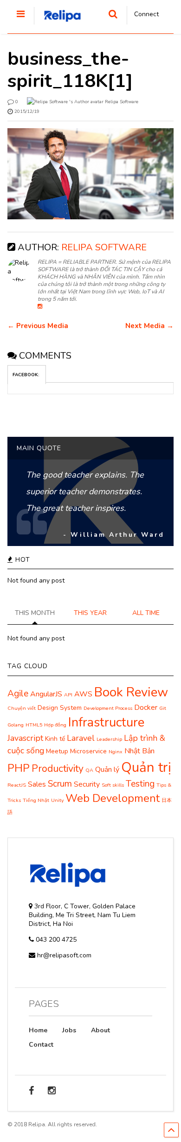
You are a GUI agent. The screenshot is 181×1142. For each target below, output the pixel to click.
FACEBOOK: (27, 375)
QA (89, 770)
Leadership (109, 739)
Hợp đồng (55, 724)
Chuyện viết (21, 708)
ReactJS (16, 785)
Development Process (108, 708)
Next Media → (149, 326)
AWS (83, 694)
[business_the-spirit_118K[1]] (90, 173)
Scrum (60, 784)
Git (162, 708)
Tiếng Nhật (36, 800)
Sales (37, 784)
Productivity (58, 768)
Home (38, 1030)
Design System (60, 707)
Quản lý (107, 769)
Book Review (131, 692)
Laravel (81, 738)
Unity (57, 800)
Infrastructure (106, 722)
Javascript (25, 738)
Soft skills (113, 785)
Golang (15, 724)
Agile (17, 694)
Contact (41, 1044)
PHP (18, 768)
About (100, 1030)
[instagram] (52, 1090)
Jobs (69, 1030)
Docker (145, 707)
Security (87, 784)
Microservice (88, 751)
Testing (140, 784)
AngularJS (46, 694)
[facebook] (31, 1090)
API (68, 694)
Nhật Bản (139, 751)
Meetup (57, 751)
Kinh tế (55, 738)
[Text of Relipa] (58, 25)
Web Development (112, 798)
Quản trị (146, 767)
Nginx (116, 751)
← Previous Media (37, 326)
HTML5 (34, 724)
